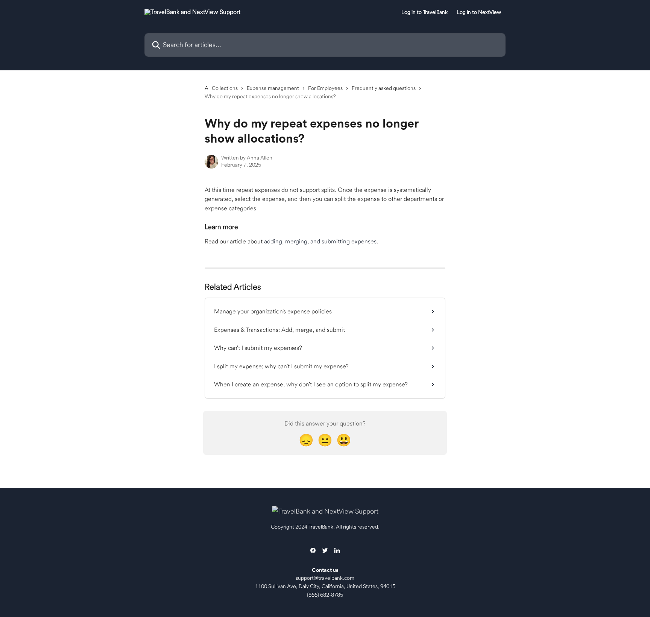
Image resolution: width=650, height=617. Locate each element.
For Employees (325, 88)
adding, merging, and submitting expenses (320, 241)
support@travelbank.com (325, 578)
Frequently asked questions (384, 88)
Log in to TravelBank (424, 12)
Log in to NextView (479, 12)
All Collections (221, 88)
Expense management (273, 88)
